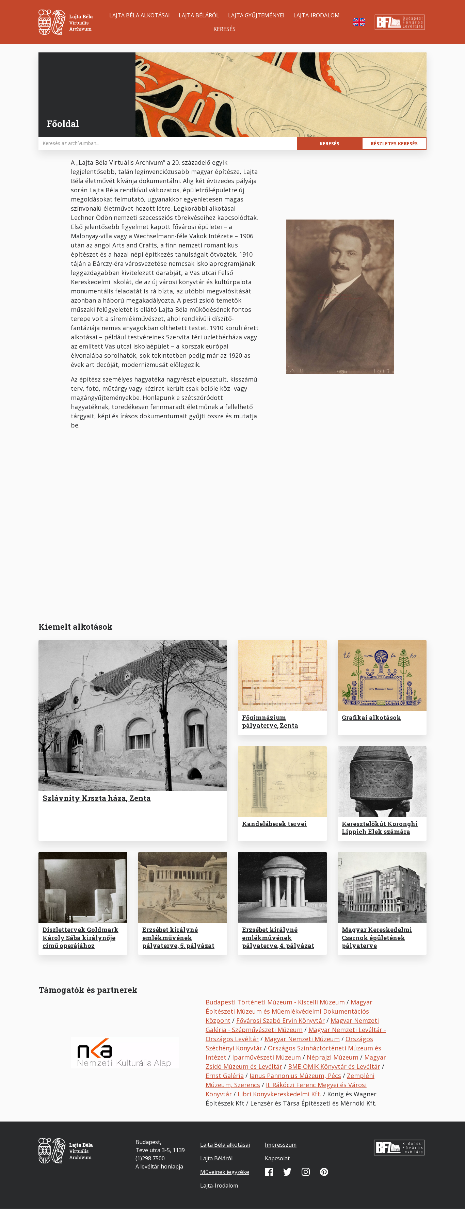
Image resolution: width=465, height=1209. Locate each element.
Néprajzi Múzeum (332, 1057)
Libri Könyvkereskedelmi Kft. (279, 1094)
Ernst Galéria (225, 1075)
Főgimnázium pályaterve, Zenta (270, 721)
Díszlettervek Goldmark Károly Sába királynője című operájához (80, 937)
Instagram (306, 1172)
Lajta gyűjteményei (256, 15)
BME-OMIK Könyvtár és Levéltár (334, 1066)
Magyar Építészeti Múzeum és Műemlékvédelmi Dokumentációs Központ (289, 1011)
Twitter (287, 1172)
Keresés (224, 29)
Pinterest (324, 1172)
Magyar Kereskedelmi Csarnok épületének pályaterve (377, 937)
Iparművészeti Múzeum (266, 1057)
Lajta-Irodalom (316, 15)
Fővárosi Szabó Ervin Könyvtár (280, 1020)
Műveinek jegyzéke (224, 1172)
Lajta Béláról (199, 15)
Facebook (269, 1172)
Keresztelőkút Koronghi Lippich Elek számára (380, 828)
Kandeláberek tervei (274, 824)
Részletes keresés (394, 143)
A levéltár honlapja (159, 1166)
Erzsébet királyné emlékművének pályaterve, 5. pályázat (178, 937)
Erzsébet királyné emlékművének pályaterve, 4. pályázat (278, 937)
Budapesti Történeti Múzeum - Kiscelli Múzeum (275, 1002)
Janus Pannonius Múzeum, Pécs (295, 1075)
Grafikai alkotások (371, 717)
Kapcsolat (277, 1158)
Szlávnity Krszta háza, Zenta (97, 798)
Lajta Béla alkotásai (139, 15)
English (359, 22)
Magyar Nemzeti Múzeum (302, 1039)
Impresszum (280, 1144)
